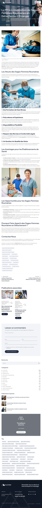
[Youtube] (35, 494)
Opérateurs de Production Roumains (33, 463)
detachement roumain (6, 254)
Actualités (11, 58)
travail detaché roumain (13, 264)
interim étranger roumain (14, 256)
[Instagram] (33, 494)
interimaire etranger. (5, 260)
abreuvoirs (4, 441)
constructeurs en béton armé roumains (23, 450)
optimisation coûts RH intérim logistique (18, 463)
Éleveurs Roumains (29, 472)
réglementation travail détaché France (22, 465)
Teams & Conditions (31, 503)
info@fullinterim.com (18, 243)
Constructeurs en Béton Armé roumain (8, 450)
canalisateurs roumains (19, 448)
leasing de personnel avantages (25, 461)
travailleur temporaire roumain (7, 268)
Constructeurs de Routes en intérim (30, 448)
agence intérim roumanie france (21, 443)
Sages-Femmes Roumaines (6, 262)
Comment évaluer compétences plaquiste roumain (17, 408)
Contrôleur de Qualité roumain (7, 452)
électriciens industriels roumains (19, 474)
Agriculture (5, 371)
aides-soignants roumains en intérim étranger (9, 445)
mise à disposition (22, 137)
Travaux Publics (36, 58)
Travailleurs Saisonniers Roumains (30, 470)
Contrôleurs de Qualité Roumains (19, 452)
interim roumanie (5, 258)
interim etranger (5, 256)
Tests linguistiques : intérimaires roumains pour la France (18, 397)
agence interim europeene (6, 250)
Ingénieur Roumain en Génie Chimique (8, 456)
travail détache (15, 262)
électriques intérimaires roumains (32, 474)
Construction (6, 373)
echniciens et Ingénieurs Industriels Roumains (9, 454)
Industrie (5, 376)
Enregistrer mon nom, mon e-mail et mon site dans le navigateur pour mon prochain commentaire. (20, 348)
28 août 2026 (9, 404)
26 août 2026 (9, 410)
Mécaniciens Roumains (6, 463)
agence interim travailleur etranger (8, 252)
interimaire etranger (13, 258)
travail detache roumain (6, 266)
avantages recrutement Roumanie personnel (27, 445)
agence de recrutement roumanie (8, 248)
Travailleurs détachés (28, 58)
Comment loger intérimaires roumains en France (16, 403)
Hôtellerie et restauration (8, 375)
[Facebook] (28, 494)
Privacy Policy (38, 503)
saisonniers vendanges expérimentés (8, 467)
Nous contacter (21, 432)
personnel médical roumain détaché (8, 465)
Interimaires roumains (14, 260)
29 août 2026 (9, 398)
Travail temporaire (20, 58)
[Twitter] (30, 494)
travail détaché (10, 135)
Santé (15, 58)
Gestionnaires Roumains (23, 454)
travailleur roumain (15, 266)
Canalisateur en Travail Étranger (7, 448)
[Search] (39, 363)
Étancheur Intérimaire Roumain (7, 474)
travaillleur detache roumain (7, 270)
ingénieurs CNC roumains (21, 456)
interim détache (14, 254)
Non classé (5, 381)
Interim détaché (6, 378)
